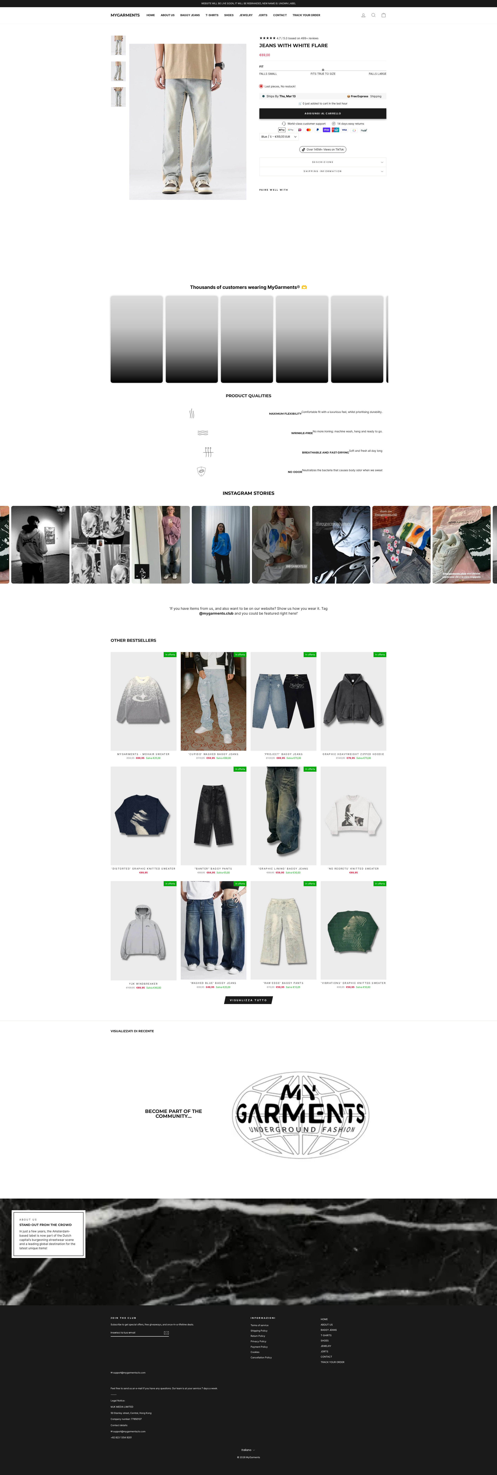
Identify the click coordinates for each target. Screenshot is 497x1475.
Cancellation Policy (261, 1357)
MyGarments (125, 15)
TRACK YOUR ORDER (306, 15)
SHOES (229, 15)
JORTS (262, 15)
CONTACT (280, 15)
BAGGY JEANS (190, 15)
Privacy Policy (258, 1341)
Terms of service (259, 1325)
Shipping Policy (259, 1330)
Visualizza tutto (248, 1000)
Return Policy (258, 1335)
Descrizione (323, 162)
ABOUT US (168, 15)
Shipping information (323, 171)
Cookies (255, 1352)
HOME (151, 15)
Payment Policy (259, 1346)
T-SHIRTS (212, 15)
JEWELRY (246, 15)
